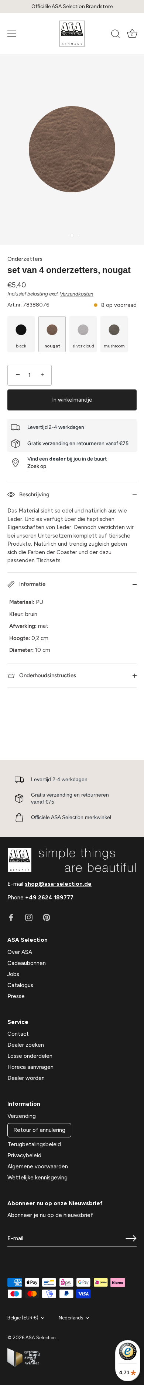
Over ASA (19, 952)
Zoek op (36, 466)
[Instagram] (28, 917)
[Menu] (12, 34)
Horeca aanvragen (30, 1067)
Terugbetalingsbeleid (34, 1144)
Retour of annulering (39, 1130)
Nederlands (71, 1318)
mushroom (114, 346)
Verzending (21, 1116)
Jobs (13, 974)
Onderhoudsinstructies (47, 675)
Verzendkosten (76, 294)
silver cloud (83, 346)
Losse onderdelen (29, 1056)
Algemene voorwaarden (37, 1166)
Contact (18, 1034)
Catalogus (20, 985)
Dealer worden (26, 1078)
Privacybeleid (24, 1155)
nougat (52, 346)
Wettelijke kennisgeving (37, 1177)
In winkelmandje (72, 399)
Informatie (31, 584)
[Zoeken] (115, 35)
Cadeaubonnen (26, 963)
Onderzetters (24, 259)
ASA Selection (40, 1337)
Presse (16, 996)
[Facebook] (11, 917)
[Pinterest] (46, 917)
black (21, 346)
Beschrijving (33, 494)
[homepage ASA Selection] (72, 33)
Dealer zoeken (25, 1045)
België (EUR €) (22, 1318)
